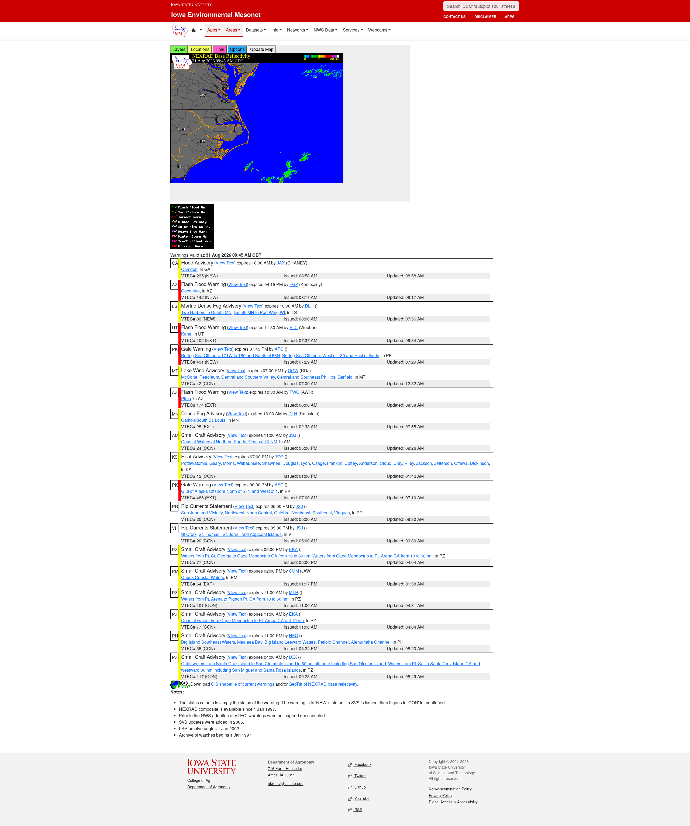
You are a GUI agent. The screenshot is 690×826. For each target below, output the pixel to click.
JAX (281, 263)
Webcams (377, 30)
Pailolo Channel (333, 642)
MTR (293, 592)
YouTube (361, 798)
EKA (293, 549)
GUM (294, 571)
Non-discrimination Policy (450, 789)
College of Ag (198, 780)
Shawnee (271, 463)
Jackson (424, 463)
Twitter (359, 775)
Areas (231, 30)
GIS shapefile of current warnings (242, 684)
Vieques (342, 513)
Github (359, 787)
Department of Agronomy (208, 786)
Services (351, 30)
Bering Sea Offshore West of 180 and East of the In (330, 355)
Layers (178, 49)
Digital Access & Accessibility (453, 801)
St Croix (188, 534)
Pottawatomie (194, 463)
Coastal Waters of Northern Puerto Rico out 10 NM (229, 441)
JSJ (292, 435)
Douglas (290, 463)
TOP (279, 457)
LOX (293, 657)
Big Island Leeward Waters (290, 642)
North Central (259, 513)
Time (220, 49)
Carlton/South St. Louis (203, 420)
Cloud (385, 463)
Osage (318, 463)
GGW (293, 370)
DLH (309, 306)
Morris (229, 463)
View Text (225, 263)
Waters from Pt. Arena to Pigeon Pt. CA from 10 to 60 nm (234, 599)
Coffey (350, 463)
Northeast (301, 513)
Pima (186, 398)
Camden (189, 269)
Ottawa (461, 463)
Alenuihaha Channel (371, 642)
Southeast (322, 513)
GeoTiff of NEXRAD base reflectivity (323, 684)
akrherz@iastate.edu (285, 783)
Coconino (190, 291)
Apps (212, 30)
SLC (293, 327)
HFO (293, 635)
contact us (454, 16)
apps (510, 16)
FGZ (293, 284)
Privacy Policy (440, 795)
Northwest (234, 513)
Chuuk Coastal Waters (202, 577)
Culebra (281, 513)
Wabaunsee (248, 463)
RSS (357, 809)
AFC (279, 349)
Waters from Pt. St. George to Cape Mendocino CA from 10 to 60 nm (245, 556)
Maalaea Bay (249, 642)
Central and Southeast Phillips (306, 377)
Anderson (368, 463)
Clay (398, 463)
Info (274, 30)
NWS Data (324, 30)
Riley (409, 463)
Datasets (254, 30)
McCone (189, 377)
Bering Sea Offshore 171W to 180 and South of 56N (230, 355)
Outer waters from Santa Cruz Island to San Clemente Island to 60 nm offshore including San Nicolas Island (283, 663)
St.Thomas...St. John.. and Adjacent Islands (240, 534)
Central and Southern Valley (248, 377)
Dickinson (479, 463)
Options (237, 49)
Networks (296, 30)
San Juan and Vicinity (202, 513)
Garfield (345, 377)
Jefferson (443, 463)
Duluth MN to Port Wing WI (259, 312)
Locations (200, 49)
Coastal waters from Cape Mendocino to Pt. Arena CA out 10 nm (242, 620)
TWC (294, 392)
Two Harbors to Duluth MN (206, 312)
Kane (186, 334)
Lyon (305, 463)
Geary (215, 463)
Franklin (334, 463)
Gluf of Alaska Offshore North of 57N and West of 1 (229, 491)
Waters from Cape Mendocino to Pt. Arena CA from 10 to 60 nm (372, 556)
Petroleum (209, 377)
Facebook (362, 764)
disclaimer (485, 16)
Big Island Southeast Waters (208, 642)
